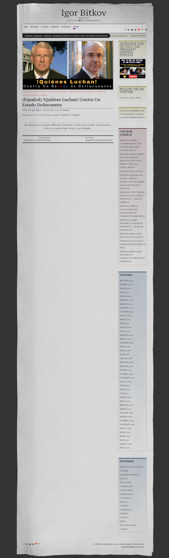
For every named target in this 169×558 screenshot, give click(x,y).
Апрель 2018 (126, 358)
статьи (43, 95)
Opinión (100, 91)
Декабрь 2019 (126, 307)
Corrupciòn (74, 91)
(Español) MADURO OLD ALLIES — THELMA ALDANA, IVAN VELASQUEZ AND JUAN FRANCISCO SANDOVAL (132, 182)
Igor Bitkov (83, 12)
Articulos (60, 91)
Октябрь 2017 (126, 374)
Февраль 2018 (126, 362)
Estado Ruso (68, 125)
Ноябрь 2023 (126, 284)
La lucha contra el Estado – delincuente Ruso (92, 125)
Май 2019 (124, 323)
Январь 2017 (126, 409)
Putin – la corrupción (53, 128)
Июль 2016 (125, 432)
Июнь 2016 (125, 436)
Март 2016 (125, 447)
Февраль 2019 (126, 335)
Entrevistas (126, 494)
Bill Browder (56, 125)
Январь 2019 (126, 339)
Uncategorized (128, 525)
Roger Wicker (69, 128)
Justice (123, 502)
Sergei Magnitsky (83, 128)
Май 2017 (124, 393)
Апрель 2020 (126, 296)
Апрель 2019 (126, 327)
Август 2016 (126, 428)
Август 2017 (126, 381)
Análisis (47, 35)
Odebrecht (126, 509)
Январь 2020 (126, 304)
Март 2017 (125, 401)
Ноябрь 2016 (126, 416)
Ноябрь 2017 (126, 370)
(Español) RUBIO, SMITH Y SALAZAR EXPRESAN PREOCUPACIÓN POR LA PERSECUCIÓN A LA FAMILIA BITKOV (132, 161)
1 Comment (64, 110)
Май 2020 (124, 292)
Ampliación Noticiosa (131, 467)
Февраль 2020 (126, 300)
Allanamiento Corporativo (39, 125)
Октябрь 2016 (126, 420)
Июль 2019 (125, 319)
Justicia (124, 505)
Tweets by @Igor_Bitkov (130, 97)
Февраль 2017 (126, 405)
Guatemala (88, 91)
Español (64, 115)
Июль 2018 (125, 346)
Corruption (126, 490)
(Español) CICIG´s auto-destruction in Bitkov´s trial (132, 244)
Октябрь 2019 (126, 311)
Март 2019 (125, 331)
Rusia (36, 95)
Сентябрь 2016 (127, 424)
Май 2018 (124, 354)
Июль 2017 (125, 385)
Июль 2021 (125, 288)
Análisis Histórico (43, 91)
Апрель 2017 (126, 397)
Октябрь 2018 (126, 342)
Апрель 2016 (126, 444)
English (75, 115)
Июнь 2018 (125, 350)
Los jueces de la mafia (131, 171)
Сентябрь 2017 (127, 377)
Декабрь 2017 (126, 366)
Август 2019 (126, 315)
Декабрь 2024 (126, 280)
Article (124, 478)
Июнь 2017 (125, 389)
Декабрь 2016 (126, 412)
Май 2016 (124, 440)
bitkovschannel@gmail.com (90, 20)
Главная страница (33, 35)
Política (27, 95)
